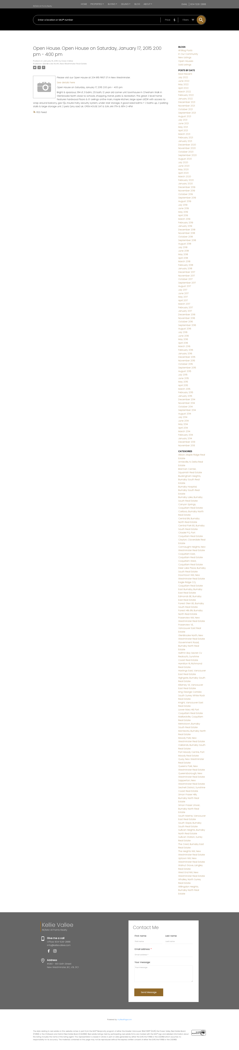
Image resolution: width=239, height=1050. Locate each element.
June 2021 (183, 123)
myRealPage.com (124, 1019)
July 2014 (182, 417)
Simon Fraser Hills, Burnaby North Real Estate (188, 798)
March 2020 (184, 176)
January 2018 (185, 268)
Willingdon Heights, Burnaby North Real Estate (188, 890)
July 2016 (182, 332)
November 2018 (186, 233)
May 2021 (183, 127)
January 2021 (185, 141)
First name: (141, 935)
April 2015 (183, 385)
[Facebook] (50, 951)
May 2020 (183, 169)
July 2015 (182, 374)
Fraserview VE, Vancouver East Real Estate (189, 628)
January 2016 (185, 353)
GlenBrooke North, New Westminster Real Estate (64, 63)
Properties (96, 4)
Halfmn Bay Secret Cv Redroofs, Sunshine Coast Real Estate (190, 656)
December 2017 (186, 272)
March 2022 (184, 91)
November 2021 (186, 105)
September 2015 (187, 367)
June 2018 (183, 250)
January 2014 (185, 438)
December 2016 (186, 314)
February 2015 (185, 392)
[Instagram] (56, 951)
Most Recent (185, 74)
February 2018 (185, 265)
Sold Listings (184, 64)
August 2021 (184, 116)
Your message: (142, 962)
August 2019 (184, 201)
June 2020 (183, 165)
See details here (66, 82)
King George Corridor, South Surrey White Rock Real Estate (191, 695)
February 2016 (185, 350)
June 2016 (183, 335)
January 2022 (185, 98)
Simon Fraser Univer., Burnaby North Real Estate (189, 809)
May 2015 (183, 381)
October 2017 (185, 279)
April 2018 (183, 258)
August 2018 (184, 243)
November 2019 (186, 190)
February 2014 (185, 434)
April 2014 (183, 427)
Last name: (171, 935)
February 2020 (186, 180)
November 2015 (186, 360)
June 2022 (183, 81)
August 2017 (184, 286)
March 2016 (184, 346)
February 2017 (185, 307)
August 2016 (184, 328)
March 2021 (184, 134)
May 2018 (183, 254)
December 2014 (186, 399)
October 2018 (185, 236)
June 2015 (183, 378)
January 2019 (185, 226)
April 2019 (183, 215)
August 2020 (185, 158)
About (147, 4)
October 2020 (185, 151)
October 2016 (185, 321)
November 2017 (186, 275)
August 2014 (184, 413)
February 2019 (185, 222)
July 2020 (183, 162)
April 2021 (183, 130)
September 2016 (187, 325)
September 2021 (187, 112)
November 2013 (186, 445)
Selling (125, 4)
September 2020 (187, 155)
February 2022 (186, 95)
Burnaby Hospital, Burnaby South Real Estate (189, 490)
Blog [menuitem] (137, 4)
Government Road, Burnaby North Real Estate (188, 646)
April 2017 (183, 300)
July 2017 (182, 289)
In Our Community (188, 54)
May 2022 (183, 84)
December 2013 (186, 441)
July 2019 (182, 204)
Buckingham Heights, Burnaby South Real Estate (189, 479)
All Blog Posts (185, 50)
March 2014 (184, 431)
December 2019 (186, 187)
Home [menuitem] (84, 4)
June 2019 (183, 208)
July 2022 (183, 77)
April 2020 (183, 173)
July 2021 (182, 119)
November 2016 (186, 318)
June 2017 (183, 293)
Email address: (143, 949)
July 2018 (182, 247)
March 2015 (184, 389)
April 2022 (183, 88)
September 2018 (187, 240)
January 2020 (185, 183)
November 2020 (187, 148)
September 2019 (187, 197)
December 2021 (186, 102)
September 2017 (187, 282)
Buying (111, 4)
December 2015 (186, 357)
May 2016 (183, 339)
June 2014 (183, 420)
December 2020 (187, 144)
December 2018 (186, 229)
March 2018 (184, 261)
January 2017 (185, 311)
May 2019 (183, 212)
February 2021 (185, 137)
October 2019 (185, 194)
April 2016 (183, 342)
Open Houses (185, 61)
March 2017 (184, 303)
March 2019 (184, 219)
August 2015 (184, 371)
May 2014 (183, 424)
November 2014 (186, 403)
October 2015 (185, 364)
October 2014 (185, 406)
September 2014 (187, 410)
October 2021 (185, 109)
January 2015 (185, 396)
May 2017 (183, 296)
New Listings (184, 57)
